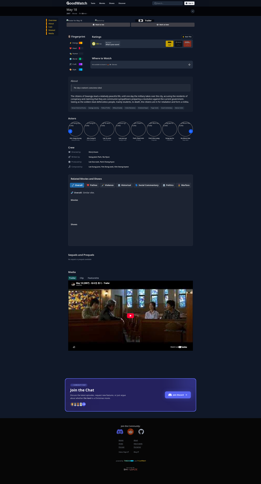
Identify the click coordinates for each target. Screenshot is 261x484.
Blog (135, 452)
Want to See (99, 25)
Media (51, 33)
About (51, 23)
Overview (53, 20)
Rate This (188, 37)
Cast (50, 27)
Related (52, 30)
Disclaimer (137, 447)
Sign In (190, 3)
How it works (138, 444)
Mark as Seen (164, 25)
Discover (122, 3)
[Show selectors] (189, 64)
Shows (111, 3)
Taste (93, 3)
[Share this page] (193, 11)
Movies (102, 3)
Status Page (123, 452)
